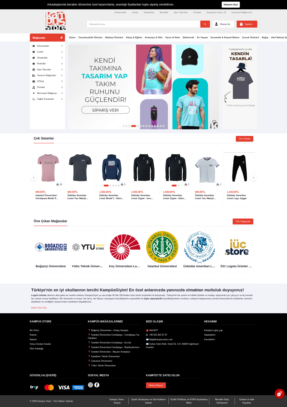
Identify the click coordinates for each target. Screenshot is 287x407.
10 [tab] (152, 126)
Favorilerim (209, 339)
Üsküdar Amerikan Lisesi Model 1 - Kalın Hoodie (110, 197)
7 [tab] (143, 126)
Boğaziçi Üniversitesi (51, 266)
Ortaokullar (149, 12)
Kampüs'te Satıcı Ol (216, 12)
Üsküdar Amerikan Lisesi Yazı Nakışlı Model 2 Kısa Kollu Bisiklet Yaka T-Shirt (77, 197)
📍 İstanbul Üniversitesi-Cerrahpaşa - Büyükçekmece (113, 347)
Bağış (265, 37)
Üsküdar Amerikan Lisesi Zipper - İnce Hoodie (141, 197)
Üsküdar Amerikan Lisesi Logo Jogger (237, 197)
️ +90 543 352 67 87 (157, 335)
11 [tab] (155, 126)
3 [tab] (129, 126)
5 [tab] (138, 126)
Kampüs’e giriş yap (213, 330)
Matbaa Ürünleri (114, 37)
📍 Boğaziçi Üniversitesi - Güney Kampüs (108, 330)
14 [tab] (163, 126)
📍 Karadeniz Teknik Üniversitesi (104, 356)
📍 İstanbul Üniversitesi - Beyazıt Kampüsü (109, 351)
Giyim (72, 37)
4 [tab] (133, 126)
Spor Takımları (181, 12)
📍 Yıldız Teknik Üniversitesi (102, 365)
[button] (59, 184)
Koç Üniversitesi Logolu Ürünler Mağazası (139, 266)
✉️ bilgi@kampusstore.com (159, 339)
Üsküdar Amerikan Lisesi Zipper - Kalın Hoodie (173, 197)
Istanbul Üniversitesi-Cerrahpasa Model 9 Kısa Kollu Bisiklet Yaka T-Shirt (48, 197)
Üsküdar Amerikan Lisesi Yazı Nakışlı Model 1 (204, 197)
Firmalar (197, 12)
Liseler (135, 12)
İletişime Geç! (231, 4)
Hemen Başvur (156, 385)
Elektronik (188, 37)
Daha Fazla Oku (39, 307)
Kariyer (33, 335)
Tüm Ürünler (244, 138)
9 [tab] (149, 126)
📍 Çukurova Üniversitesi (100, 361)
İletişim (33, 339)
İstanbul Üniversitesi (162, 266)
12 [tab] (158, 126)
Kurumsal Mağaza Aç (242, 12)
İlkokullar (164, 12)
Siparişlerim (209, 335)
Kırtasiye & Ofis (154, 37)
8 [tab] (146, 126)
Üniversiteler (120, 12)
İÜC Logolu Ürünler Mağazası (241, 266)
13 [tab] (160, 126)
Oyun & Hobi (172, 37)
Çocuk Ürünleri (250, 37)
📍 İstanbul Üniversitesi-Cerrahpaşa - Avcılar (109, 342)
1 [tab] (123, 126)
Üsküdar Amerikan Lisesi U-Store (207, 266)
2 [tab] (126, 126)
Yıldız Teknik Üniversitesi (89, 266)
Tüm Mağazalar (243, 221)
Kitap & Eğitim (134, 37)
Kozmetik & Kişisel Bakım (225, 37)
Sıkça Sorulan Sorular (40, 344)
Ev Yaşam (202, 37)
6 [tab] (140, 126)
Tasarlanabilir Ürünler (90, 37)
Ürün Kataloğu (36, 348)
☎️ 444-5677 (152, 330)
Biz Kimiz (34, 330)
